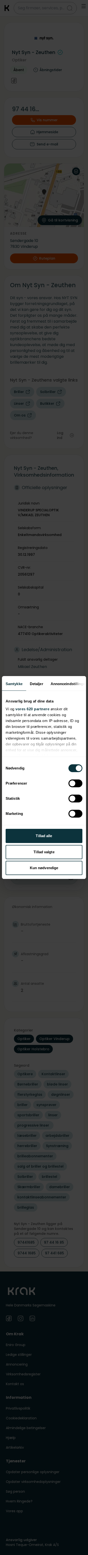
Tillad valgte (43, 852)
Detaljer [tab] (36, 684)
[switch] (75, 783)
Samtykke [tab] (14, 684)
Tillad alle (44, 836)
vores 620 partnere (32, 709)
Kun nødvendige (44, 868)
